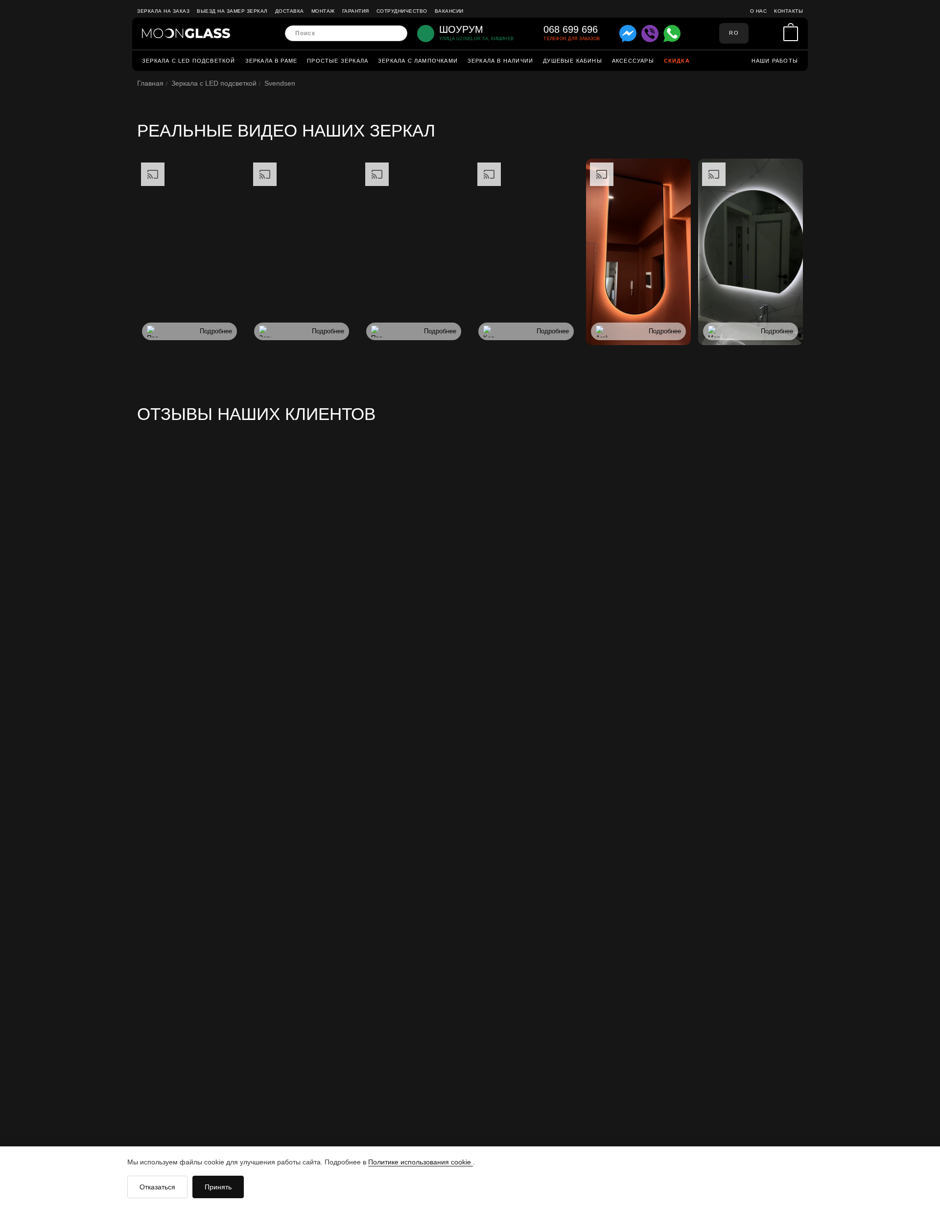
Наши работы (775, 61)
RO (733, 33)
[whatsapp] (672, 33)
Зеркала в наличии (500, 61)
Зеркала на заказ (163, 11)
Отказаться (157, 1187)
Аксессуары (633, 61)
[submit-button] (396, 33)
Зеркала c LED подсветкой (188, 61)
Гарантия (355, 11)
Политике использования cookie (420, 1162)
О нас (758, 11)
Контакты (788, 11)
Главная (150, 83)
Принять (218, 1187)
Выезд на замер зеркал (232, 11)
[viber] (649, 33)
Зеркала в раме (271, 61)
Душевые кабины (572, 61)
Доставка (289, 11)
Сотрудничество (401, 11)
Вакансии (449, 11)
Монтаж (323, 11)
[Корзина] (790, 33)
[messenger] (627, 33)
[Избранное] (773, 33)
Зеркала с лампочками (418, 61)
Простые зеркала (337, 61)
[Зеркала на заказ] (186, 33)
